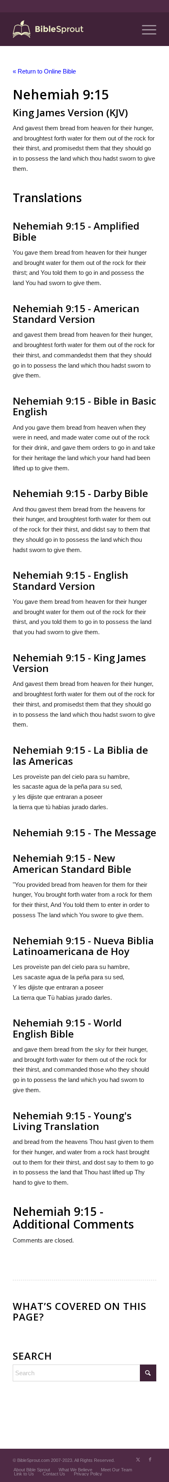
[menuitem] (145, 29)
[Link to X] (138, 1459)
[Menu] (145, 29)
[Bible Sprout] (70, 29)
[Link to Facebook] (150, 1459)
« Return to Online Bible (44, 71)
